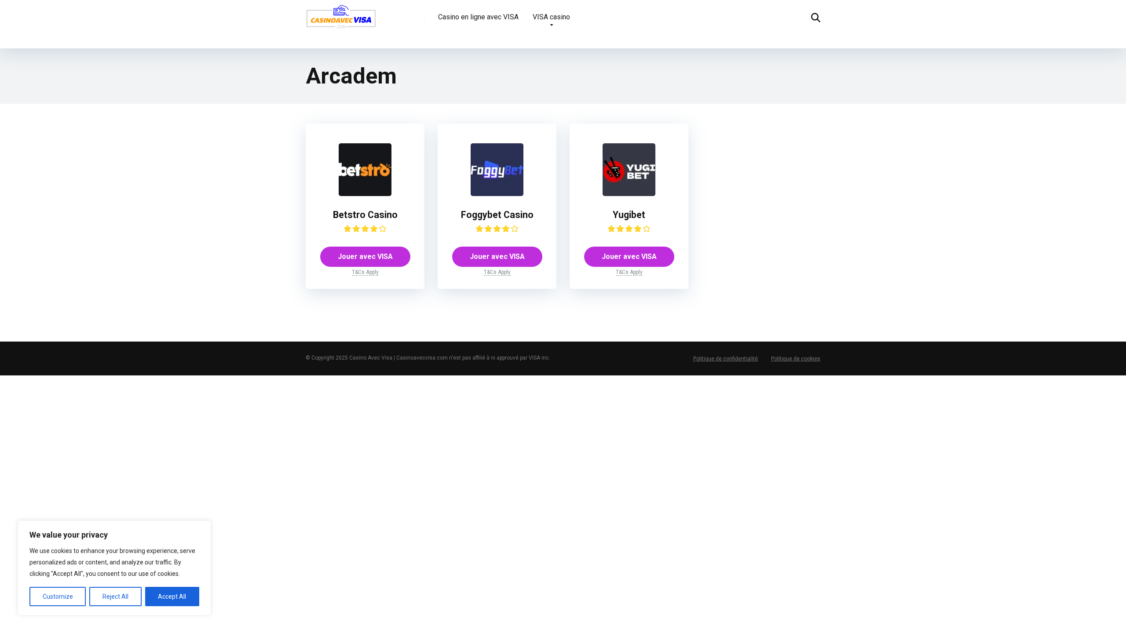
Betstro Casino (365, 214)
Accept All (172, 596)
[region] (114, 567)
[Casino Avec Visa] (341, 20)
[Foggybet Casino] (497, 193)
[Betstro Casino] (365, 193)
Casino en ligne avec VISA (478, 17)
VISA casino (551, 17)
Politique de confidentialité (725, 359)
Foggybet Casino (497, 214)
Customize (58, 596)
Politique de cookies (795, 359)
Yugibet (629, 214)
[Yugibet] (629, 193)
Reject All (115, 596)
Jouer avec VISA (365, 256)
